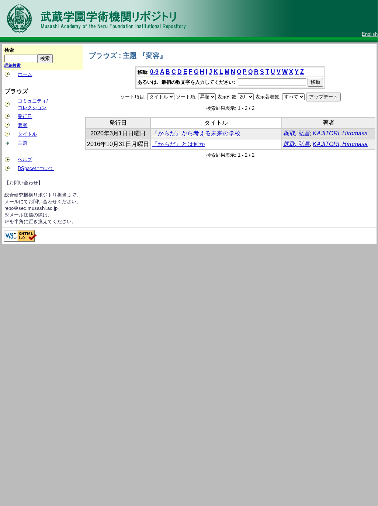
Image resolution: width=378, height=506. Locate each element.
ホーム (25, 74)
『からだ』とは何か (178, 144)
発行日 (25, 116)
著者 (22, 125)
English (370, 34)
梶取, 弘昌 (296, 133)
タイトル (27, 134)
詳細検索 (12, 65)
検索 (9, 50)
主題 (22, 143)
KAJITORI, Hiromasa (340, 133)
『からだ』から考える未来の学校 (196, 133)
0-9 (154, 72)
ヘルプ (25, 159)
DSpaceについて (36, 168)
